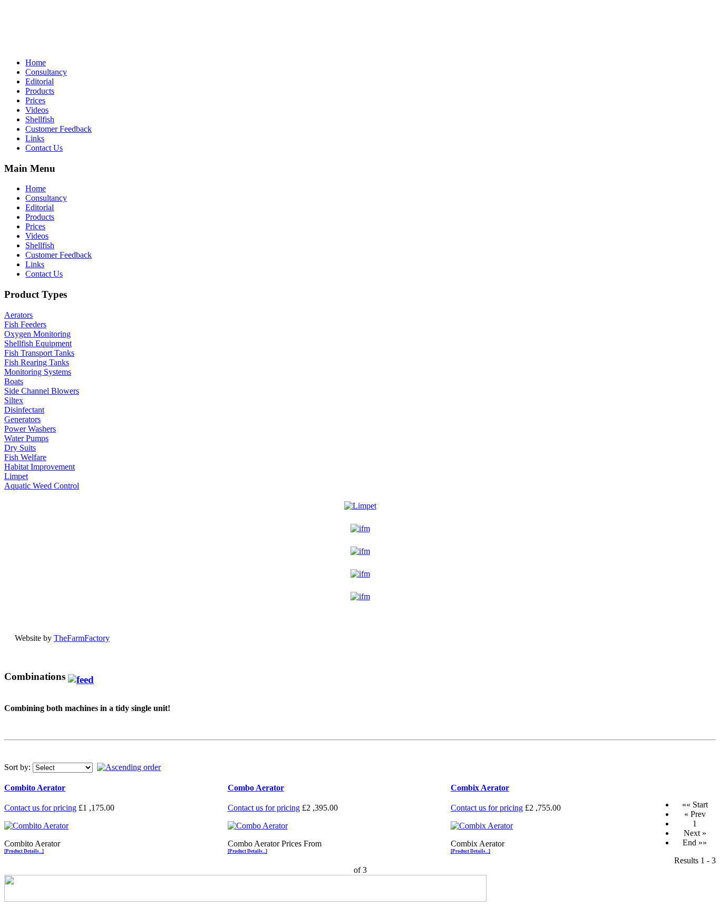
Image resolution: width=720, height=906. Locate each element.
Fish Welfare (25, 457)
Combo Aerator (256, 787)
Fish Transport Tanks (39, 352)
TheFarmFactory (82, 638)
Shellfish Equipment (38, 343)
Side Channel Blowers (41, 390)
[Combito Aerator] (36, 825)
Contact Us (44, 147)
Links (34, 138)
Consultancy (46, 71)
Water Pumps (26, 438)
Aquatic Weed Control (41, 485)
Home (35, 62)
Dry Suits (20, 447)
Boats (13, 381)
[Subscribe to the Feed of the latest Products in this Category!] (81, 676)
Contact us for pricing (40, 807)
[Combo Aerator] (258, 825)
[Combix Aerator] (482, 825)
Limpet (16, 476)
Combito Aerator (34, 787)
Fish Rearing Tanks (36, 362)
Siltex (13, 400)
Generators (22, 419)
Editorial (39, 81)
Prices (35, 100)
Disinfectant (24, 409)
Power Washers (30, 428)
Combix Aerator (480, 787)
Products (39, 90)
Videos (36, 109)
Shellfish (39, 119)
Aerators (18, 314)
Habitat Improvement (39, 466)
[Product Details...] (24, 851)
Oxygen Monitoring (37, 333)
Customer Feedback (58, 128)
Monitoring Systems (37, 371)
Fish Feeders (25, 324)
